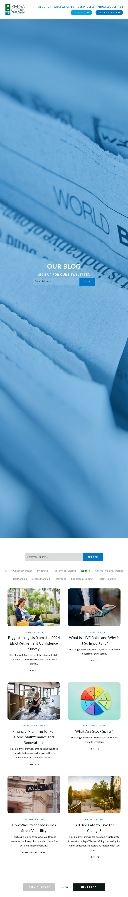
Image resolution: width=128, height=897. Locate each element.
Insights (85, 570)
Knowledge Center (110, 7)
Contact (80, 12)
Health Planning (107, 578)
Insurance (60, 578)
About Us (44, 7)
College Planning (22, 570)
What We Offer (64, 7)
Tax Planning (19, 578)
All (6, 570)
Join (87, 281)
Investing (42, 570)
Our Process (85, 7)
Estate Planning (41, 578)
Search (93, 557)
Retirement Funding (64, 570)
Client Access (108, 12)
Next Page (88, 887)
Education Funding (82, 578)
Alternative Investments (109, 570)
